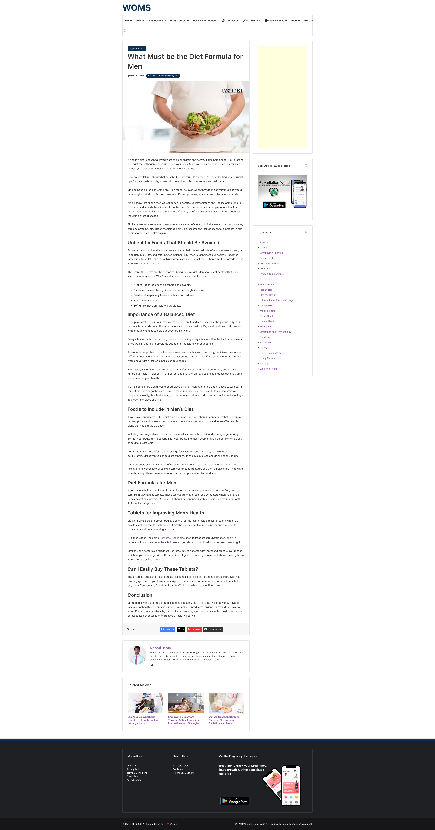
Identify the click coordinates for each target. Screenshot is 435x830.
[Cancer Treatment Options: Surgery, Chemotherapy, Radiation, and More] (226, 703)
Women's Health (269, 368)
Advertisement (134, 780)
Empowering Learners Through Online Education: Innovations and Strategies (184, 720)
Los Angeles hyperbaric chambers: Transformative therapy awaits (143, 720)
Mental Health (267, 321)
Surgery (264, 363)
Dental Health (267, 258)
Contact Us (232, 20)
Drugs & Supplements (272, 274)
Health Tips (266, 289)
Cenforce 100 (168, 537)
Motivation (266, 326)
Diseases (265, 268)
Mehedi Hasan (137, 75)
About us (131, 765)
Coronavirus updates (271, 252)
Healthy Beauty (268, 295)
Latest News (267, 305)
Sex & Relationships (270, 353)
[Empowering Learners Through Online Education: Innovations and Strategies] (186, 703)
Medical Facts (267, 310)
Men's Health (267, 316)
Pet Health (266, 342)
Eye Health (266, 279)
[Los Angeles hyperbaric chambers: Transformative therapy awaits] (145, 703)
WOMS (173, 824)
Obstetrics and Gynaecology (275, 331)
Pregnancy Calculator (184, 772)
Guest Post (133, 776)
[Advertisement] (282, 97)
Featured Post (136, 48)
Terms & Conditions (137, 772)
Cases (263, 247)
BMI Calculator (180, 765)
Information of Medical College (276, 300)
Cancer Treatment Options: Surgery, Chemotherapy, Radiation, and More (224, 720)
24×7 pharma (182, 585)
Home (128, 20)
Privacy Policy (134, 769)
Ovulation (178, 769)
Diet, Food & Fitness (271, 263)
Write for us (253, 20)
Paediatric (265, 337)
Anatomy (265, 242)
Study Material (268, 358)
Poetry (263, 347)
